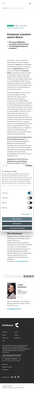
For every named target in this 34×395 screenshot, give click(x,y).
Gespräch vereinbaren (11, 359)
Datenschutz (5, 369)
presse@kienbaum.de (14, 309)
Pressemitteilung (6, 8)
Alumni (16, 332)
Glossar (16, 335)
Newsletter (17, 337)
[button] (25, 276)
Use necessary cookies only (17, 228)
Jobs (3, 340)
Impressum (5, 364)
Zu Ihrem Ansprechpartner (15, 28)
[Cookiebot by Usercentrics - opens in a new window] (25, 166)
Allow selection (17, 223)
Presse (4, 335)
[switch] (30, 198)
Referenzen (5, 337)
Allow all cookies (17, 219)
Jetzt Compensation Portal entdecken (12, 355)
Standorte (4, 332)
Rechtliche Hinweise (7, 367)
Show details (25, 214)
